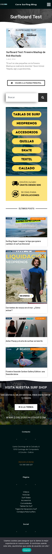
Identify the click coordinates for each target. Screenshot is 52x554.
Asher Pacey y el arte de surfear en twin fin (24, 341)
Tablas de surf (26, 506)
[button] (42, 255)
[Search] (42, 97)
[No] (48, 545)
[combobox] (22, 97)
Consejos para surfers (26, 512)
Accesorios (26, 500)
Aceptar (26, 550)
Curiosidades (26, 503)
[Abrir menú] (48, 4)
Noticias (26, 495)
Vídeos (26, 492)
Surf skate (26, 498)
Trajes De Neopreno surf (26, 509)
